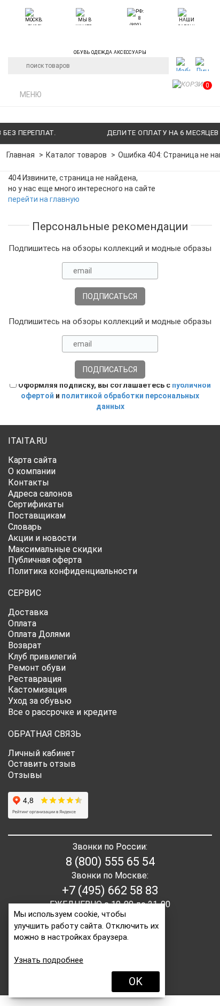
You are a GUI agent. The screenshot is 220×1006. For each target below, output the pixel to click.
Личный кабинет (41, 753)
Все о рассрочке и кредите (62, 712)
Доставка (28, 612)
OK (136, 981)
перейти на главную (44, 199)
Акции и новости (42, 538)
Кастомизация (37, 690)
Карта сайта (32, 460)
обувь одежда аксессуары (110, 51)
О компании (32, 471)
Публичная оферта (45, 560)
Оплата (22, 623)
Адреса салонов (40, 494)
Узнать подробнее (48, 960)
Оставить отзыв (42, 764)
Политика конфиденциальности (72, 571)
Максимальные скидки (55, 549)
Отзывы (25, 775)
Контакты (28, 482)
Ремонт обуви (37, 668)
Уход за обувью (40, 701)
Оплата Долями (39, 634)
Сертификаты (36, 504)
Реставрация (34, 679)
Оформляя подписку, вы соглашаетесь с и (114, 396)
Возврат (25, 645)
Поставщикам (37, 515)
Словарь (25, 527)
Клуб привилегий (42, 656)
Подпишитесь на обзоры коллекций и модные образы (110, 248)
